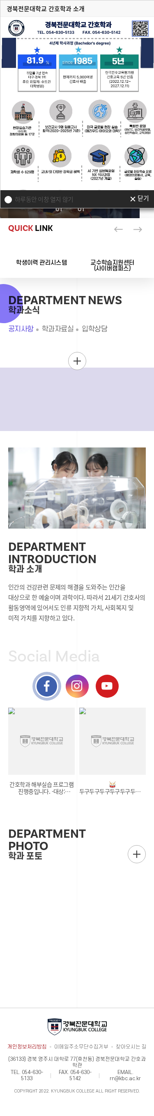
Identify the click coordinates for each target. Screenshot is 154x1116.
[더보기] (77, 361)
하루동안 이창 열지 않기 (44, 199)
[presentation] (118, 229)
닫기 (143, 199)
